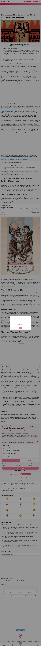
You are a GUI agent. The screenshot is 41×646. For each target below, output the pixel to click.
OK (20, 328)
